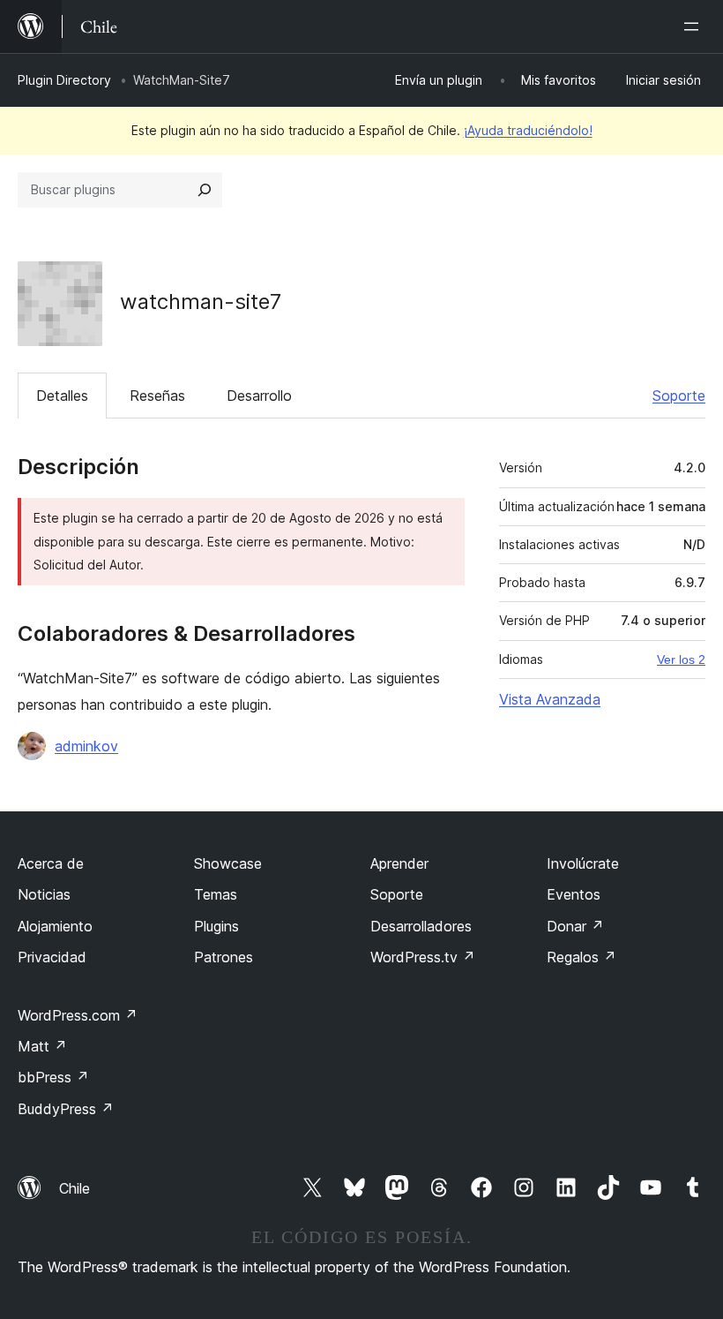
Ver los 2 (681, 659)
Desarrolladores (421, 926)
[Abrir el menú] (695, 26)
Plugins (216, 926)
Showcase (228, 863)
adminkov (86, 746)
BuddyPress (66, 1109)
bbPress (53, 1077)
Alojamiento (55, 926)
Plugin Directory (64, 79)
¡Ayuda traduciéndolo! (528, 130)
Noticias (44, 894)
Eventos (573, 894)
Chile (74, 1188)
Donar (575, 926)
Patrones (223, 957)
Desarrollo (259, 395)
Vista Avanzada (549, 699)
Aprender (399, 863)
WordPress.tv (422, 957)
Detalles (62, 395)
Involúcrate (583, 863)
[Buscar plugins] (204, 189)
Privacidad (52, 957)
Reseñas (157, 395)
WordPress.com (78, 1015)
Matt (42, 1046)
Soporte (678, 395)
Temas (215, 894)
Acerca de (51, 863)
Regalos (581, 957)
